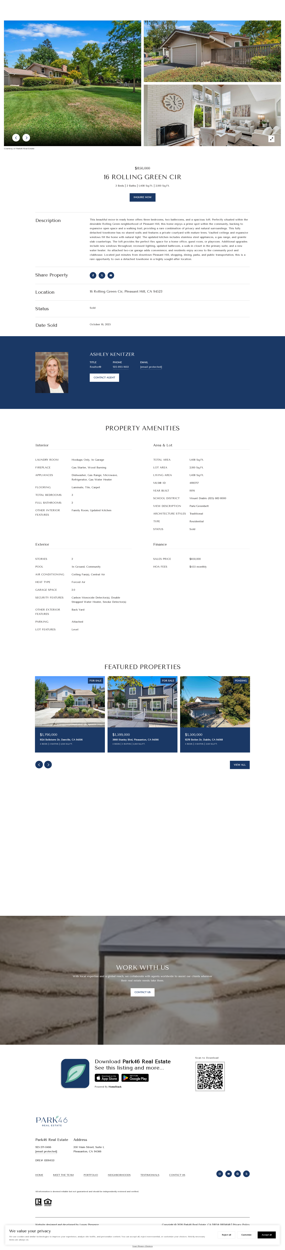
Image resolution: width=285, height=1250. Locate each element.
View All (240, 764)
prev (39, 764)
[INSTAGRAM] (219, 1174)
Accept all (267, 1235)
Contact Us (143, 992)
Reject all (226, 1235)
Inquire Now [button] (143, 197)
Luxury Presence (89, 1224)
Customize (246, 1235)
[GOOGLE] (237, 1174)
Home (39, 1175)
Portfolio (91, 1175)
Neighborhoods (119, 1175)
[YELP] (246, 1174)
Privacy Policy (241, 1224)
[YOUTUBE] (228, 1174)
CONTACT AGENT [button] (104, 377)
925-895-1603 (121, 366)
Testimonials (150, 1175)
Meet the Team (63, 1175)
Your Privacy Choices (142, 1246)
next (48, 764)
